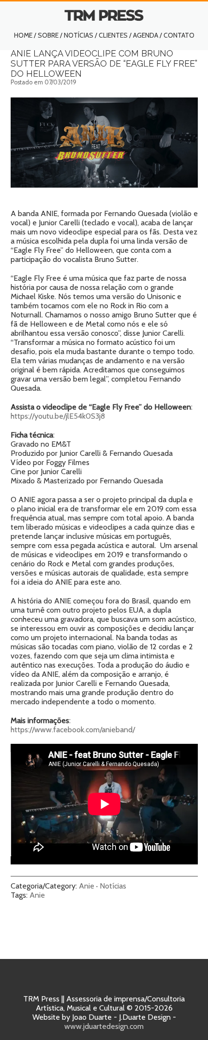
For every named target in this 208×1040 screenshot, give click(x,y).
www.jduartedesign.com (104, 1026)
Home (23, 35)
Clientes (113, 35)
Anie (86, 885)
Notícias (78, 35)
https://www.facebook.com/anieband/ (73, 729)
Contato (178, 35)
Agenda (145, 35)
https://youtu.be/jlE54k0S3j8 (58, 416)
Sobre (48, 35)
